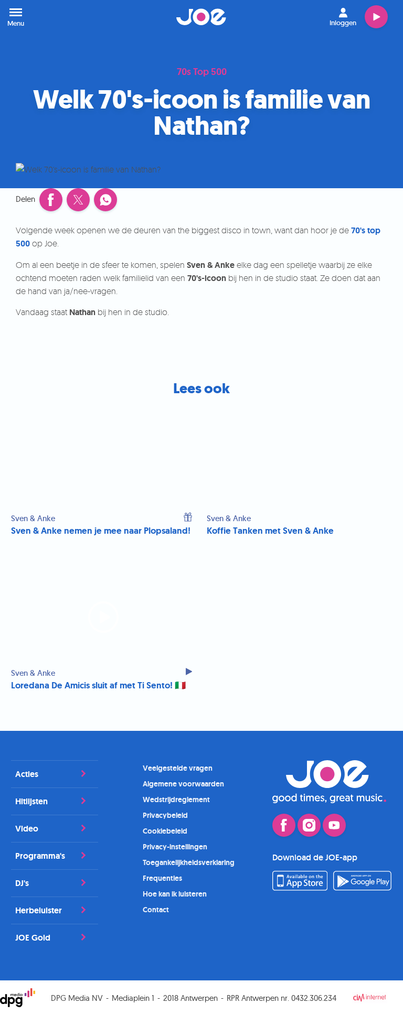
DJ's (22, 883)
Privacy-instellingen (175, 846)
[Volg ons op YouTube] (334, 825)
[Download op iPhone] (299, 887)
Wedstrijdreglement (176, 799)
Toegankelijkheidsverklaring (189, 862)
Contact (156, 909)
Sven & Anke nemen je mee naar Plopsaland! (100, 530)
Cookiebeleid (165, 831)
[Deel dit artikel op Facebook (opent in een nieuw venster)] (50, 199)
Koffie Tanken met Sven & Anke (270, 530)
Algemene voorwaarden (183, 784)
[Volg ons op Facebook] (283, 825)
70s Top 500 (202, 72)
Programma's (40, 855)
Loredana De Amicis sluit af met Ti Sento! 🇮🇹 (98, 685)
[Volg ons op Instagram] (309, 825)
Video (26, 828)
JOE (201, 16)
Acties (26, 774)
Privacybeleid (165, 815)
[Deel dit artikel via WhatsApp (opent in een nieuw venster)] (105, 199)
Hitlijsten (31, 801)
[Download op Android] (362, 887)
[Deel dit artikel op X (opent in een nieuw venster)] (78, 199)
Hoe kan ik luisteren (175, 894)
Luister (376, 16)
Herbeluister (38, 910)
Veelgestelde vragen (178, 768)
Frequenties (162, 878)
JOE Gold (32, 937)
